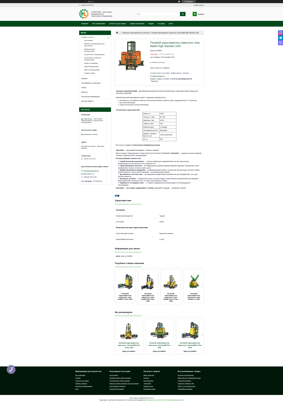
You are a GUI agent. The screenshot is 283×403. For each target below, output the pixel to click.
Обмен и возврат (137, 24)
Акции (151, 24)
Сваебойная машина (185, 389)
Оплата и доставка (117, 24)
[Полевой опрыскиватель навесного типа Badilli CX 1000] (194, 280)
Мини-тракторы (149, 375)
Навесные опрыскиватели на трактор (136, 33)
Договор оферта (87, 101)
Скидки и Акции (89, 73)
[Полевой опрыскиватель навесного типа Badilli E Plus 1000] (125, 280)
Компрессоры (148, 386)
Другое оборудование (92, 70)
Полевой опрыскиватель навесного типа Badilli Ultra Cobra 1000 (129, 345)
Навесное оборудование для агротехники (94, 45)
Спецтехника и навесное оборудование (92, 59)
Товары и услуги (87, 37)
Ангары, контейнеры (91, 63)
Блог (171, 24)
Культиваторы (148, 381)
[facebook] (116, 196)
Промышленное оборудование (89, 50)
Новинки (84, 78)
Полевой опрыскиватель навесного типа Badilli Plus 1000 (159, 345)
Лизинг (83, 87)
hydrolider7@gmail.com (91, 171)
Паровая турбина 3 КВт (186, 383)
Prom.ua (151, 398)
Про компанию (98, 24)
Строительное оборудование (94, 54)
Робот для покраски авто (186, 386)
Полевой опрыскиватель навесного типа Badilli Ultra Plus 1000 (148, 297)
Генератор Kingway (184, 381)
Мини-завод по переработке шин (189, 378)
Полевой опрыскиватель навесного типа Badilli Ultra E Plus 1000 (171, 297)
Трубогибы (147, 383)
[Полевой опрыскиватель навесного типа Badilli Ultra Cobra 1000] (129, 329)
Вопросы (84, 92)
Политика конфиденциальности (174, 400)
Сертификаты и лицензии (90, 83)
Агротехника (88, 40)
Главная (84, 24)
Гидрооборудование (91, 66)
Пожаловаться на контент (154, 400)
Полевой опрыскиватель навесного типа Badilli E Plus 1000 (125, 296)
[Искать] (182, 14)
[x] (118, 196)
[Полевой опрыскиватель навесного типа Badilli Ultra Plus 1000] (148, 280)
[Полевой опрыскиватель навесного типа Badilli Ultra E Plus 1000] (171, 280)
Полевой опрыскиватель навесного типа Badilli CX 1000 (194, 296)
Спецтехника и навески (117, 386)
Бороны (146, 378)
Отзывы (161, 24)
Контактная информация (90, 96)
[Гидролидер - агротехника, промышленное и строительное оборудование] (84, 18)
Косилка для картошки (186, 375)
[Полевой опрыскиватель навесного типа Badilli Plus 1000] (159, 329)
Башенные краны (149, 389)
